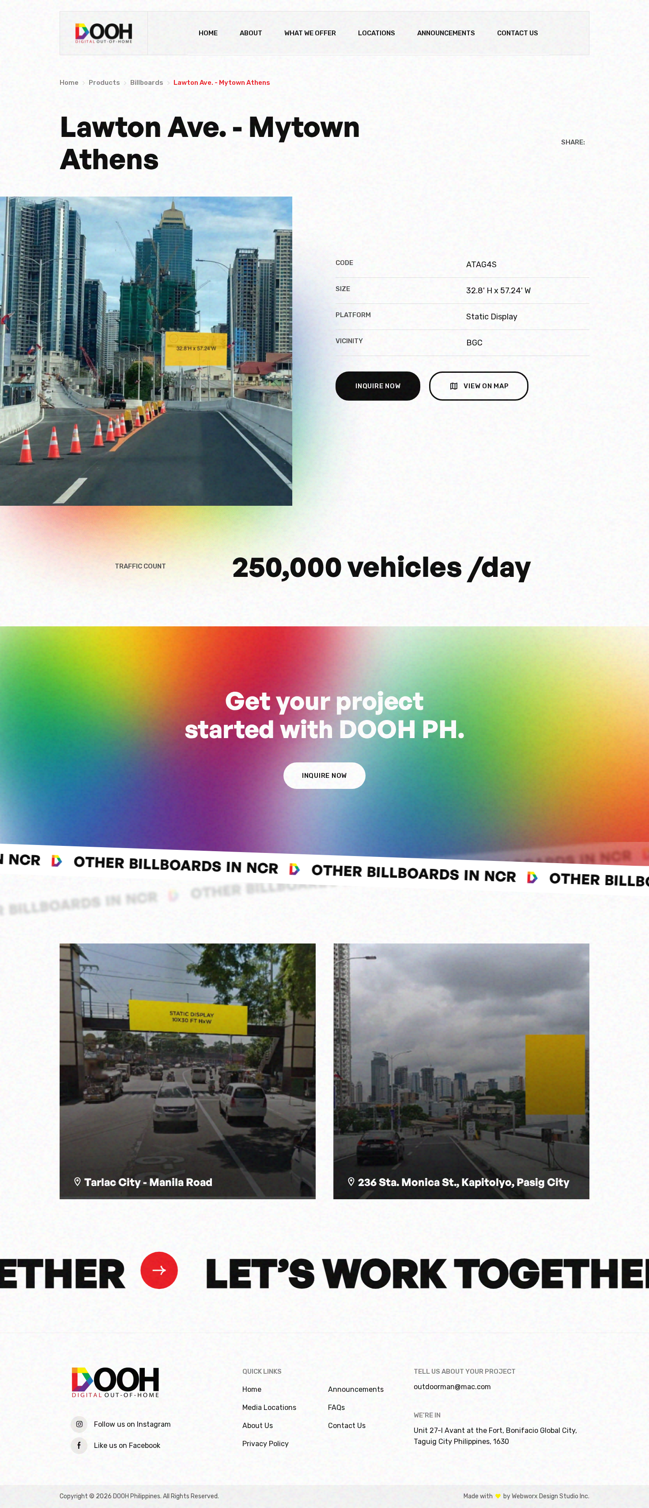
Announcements (356, 1389)
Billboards (146, 83)
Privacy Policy (265, 1444)
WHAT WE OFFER (310, 33)
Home (69, 83)
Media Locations (269, 1407)
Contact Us (347, 1425)
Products (104, 83)
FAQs (336, 1407)
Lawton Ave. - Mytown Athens (222, 83)
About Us (257, 1425)
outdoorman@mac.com (452, 1387)
